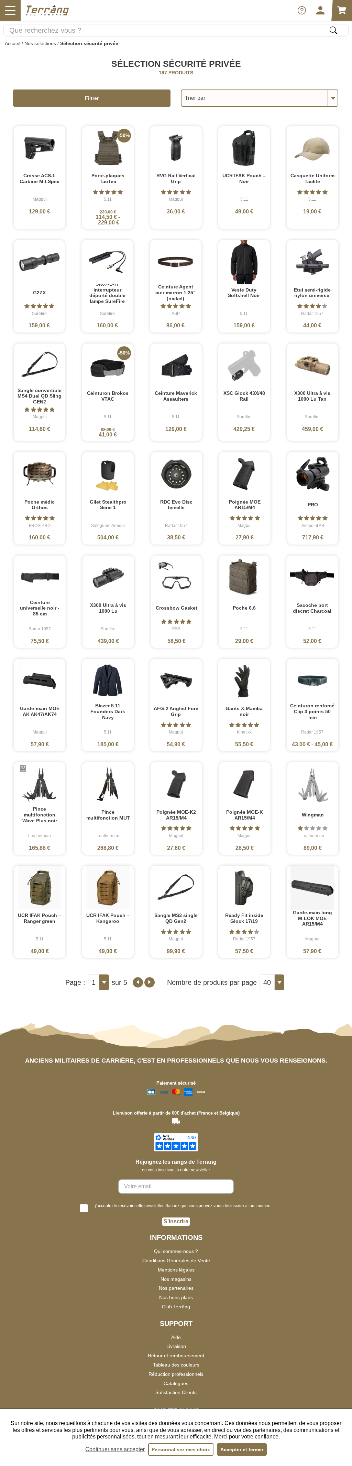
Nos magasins (176, 1279)
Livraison (176, 1346)
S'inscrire (176, 1221)
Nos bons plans (176, 1297)
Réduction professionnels (176, 1374)
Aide (176, 1337)
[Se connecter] (320, 10)
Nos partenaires (176, 1288)
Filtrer (92, 98)
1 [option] (94, 982)
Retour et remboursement (176, 1355)
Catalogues (176, 1383)
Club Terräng (176, 1306)
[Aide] (302, 10)
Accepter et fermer (241, 1449)
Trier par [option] (195, 98)
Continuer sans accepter (115, 1449)
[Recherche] (333, 30)
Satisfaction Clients (176, 1392)
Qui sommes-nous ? (176, 1251)
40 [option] (267, 982)
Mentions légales (176, 1270)
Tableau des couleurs (176, 1365)
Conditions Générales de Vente (176, 1260)
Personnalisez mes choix (181, 1449)
